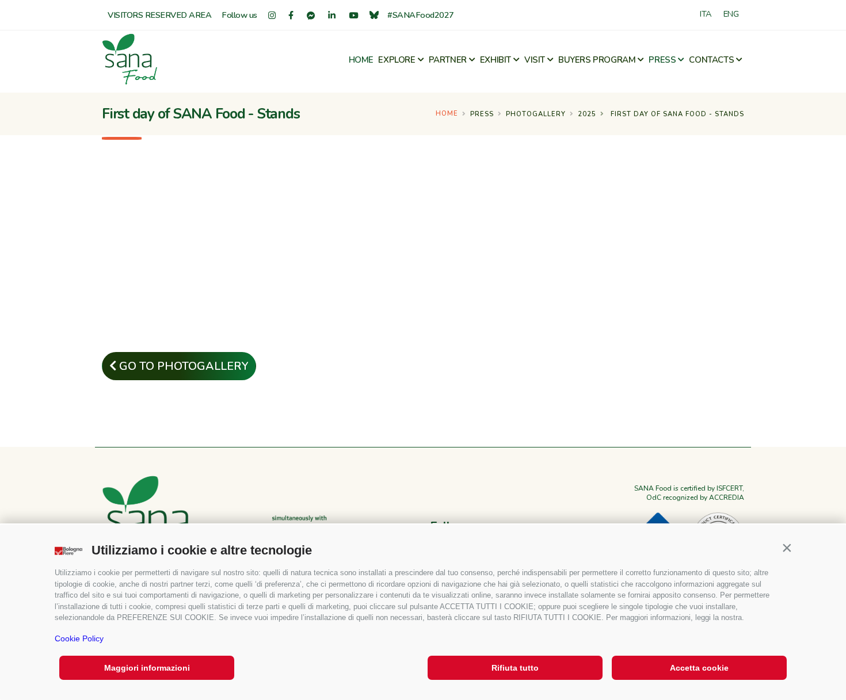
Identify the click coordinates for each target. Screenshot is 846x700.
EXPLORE (396, 60)
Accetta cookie (699, 667)
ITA (706, 14)
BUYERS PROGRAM (596, 60)
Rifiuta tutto (515, 667)
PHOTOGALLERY (536, 114)
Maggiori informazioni (147, 667)
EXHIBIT (495, 60)
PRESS (662, 60)
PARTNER (448, 60)
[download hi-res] (193, 181)
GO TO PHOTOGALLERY (182, 366)
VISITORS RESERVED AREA (159, 15)
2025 (587, 114)
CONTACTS (711, 60)
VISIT (534, 60)
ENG (731, 14)
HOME (361, 60)
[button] (786, 547)
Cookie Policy (79, 638)
